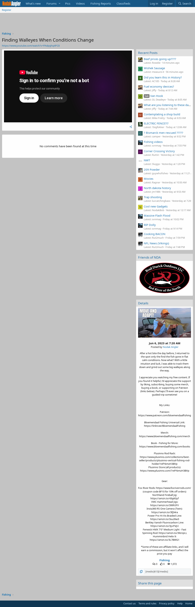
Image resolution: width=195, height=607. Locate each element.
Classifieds (123, 3)
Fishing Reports (100, 3)
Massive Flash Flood (157, 215)
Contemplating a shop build (162, 114)
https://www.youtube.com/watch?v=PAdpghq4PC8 (31, 45)
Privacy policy (166, 603)
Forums (51, 3)
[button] (59, 3)
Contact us (129, 603)
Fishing (164, 560)
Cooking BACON (154, 234)
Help (180, 603)
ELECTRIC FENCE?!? (156, 123)
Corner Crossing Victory (159, 151)
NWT (147, 160)
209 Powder (152, 169)
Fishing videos (153, 142)
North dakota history (157, 188)
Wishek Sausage (154, 68)
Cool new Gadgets (156, 206)
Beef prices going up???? (160, 59)
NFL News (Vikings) (156, 243)
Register (6, 10)
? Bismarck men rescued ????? (163, 133)
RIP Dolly (150, 225)
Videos (80, 3)
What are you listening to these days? (168, 105)
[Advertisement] (97, 23)
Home (188, 603)
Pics (67, 3)
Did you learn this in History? (163, 77)
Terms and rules (147, 603)
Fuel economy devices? (159, 86)
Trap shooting (153, 197)
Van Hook (154, 96)
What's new (33, 3)
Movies (148, 178)
